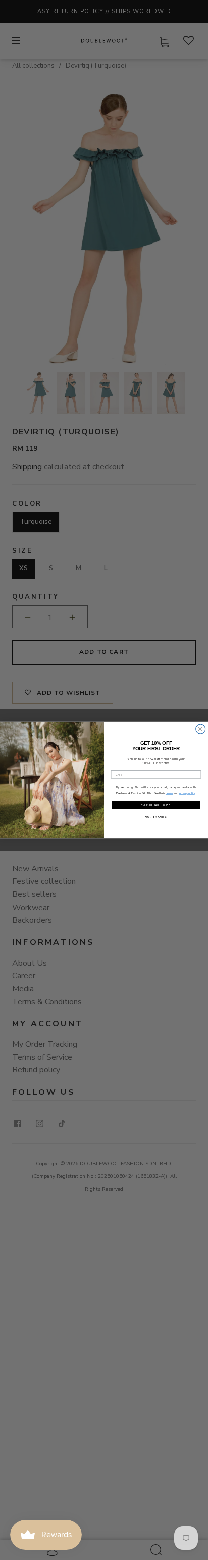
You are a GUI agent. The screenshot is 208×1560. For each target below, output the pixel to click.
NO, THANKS (156, 816)
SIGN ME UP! (156, 805)
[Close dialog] (200, 729)
